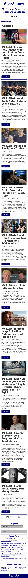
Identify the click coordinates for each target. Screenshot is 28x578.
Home (2, 21)
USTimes (14, 4)
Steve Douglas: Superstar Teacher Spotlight (12, 558)
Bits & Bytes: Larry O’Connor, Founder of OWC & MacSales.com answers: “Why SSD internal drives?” (14, 569)
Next (19, 517)
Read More (6, 77)
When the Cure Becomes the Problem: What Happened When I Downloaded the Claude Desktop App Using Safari (12, 549)
